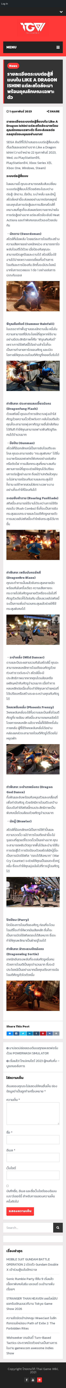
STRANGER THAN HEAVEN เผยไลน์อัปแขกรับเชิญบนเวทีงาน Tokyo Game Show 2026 (32, 1303)
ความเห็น (13, 1099)
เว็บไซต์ (11, 1168)
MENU (11, 47)
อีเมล (10, 1150)
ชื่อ (9, 1132)
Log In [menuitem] (4, 3)
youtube (33, 1379)
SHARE (54, 111)
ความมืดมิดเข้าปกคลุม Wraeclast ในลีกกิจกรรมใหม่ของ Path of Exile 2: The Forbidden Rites (31, 1323)
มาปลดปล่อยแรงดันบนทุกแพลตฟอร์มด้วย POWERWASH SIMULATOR (32, 1051)
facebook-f (26, 1379)
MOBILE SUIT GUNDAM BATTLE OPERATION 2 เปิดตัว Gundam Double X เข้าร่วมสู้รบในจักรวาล (32, 1264)
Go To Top (39, 1379)
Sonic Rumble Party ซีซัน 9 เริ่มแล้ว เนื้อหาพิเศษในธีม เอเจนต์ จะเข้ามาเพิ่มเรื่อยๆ (30, 1284)
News (13, 65)
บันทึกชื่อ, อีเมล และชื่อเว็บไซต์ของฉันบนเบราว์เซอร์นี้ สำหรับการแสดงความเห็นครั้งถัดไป (31, 1196)
